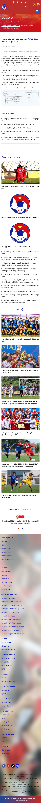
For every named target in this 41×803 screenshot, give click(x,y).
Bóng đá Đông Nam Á (8, 658)
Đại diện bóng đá (6, 586)
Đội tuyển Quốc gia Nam (8, 598)
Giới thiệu (4, 541)
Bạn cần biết (5, 715)
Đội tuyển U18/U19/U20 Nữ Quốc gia (12, 626)
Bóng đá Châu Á (6, 662)
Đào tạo (4, 674)
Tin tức (4, 568)
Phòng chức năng (6, 556)
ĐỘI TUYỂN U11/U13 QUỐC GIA (11, 602)
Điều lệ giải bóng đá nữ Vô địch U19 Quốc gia (17, 128)
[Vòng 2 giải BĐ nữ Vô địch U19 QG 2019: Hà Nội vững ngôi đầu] (20, 172)
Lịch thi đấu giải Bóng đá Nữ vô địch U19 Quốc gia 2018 (21, 291)
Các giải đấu (6, 639)
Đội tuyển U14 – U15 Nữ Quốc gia (11, 619)
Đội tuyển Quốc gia (9, 594)
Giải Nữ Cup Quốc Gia (27, 25)
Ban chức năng (6, 552)
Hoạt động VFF (6, 571)
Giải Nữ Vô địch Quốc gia (11, 22)
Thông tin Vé (5, 579)
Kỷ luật (3, 694)
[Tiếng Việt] (34, 4)
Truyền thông (7, 699)
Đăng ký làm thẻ (6, 706)
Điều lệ (3, 545)
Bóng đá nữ (18, 51)
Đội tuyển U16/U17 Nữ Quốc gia (11, 623)
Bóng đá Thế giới (6, 665)
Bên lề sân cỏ (7, 711)
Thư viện (4, 746)
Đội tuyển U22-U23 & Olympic (10, 612)
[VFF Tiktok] (22, 2)
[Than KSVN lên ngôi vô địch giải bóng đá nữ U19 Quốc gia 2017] (20, 325)
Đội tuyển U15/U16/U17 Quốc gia (11, 605)
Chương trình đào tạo (8, 681)
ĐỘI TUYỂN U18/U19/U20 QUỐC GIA (12, 609)
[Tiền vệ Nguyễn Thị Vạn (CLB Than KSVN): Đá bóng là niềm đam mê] (20, 481)
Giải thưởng (5, 690)
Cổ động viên (5, 722)
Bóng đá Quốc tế (8, 655)
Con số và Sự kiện (6, 725)
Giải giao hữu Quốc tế (8, 649)
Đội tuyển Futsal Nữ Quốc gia (10, 630)
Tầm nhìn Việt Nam (7, 582)
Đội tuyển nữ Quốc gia (8, 616)
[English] (38, 4)
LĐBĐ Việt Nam (7, 538)
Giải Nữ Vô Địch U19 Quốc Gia (10, 25)
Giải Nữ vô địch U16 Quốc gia (10, 28)
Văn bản (4, 738)
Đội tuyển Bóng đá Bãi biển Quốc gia (12, 634)
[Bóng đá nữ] (2, 22)
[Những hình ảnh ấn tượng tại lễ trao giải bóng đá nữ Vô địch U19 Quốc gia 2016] (20, 419)
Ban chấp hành (6, 548)
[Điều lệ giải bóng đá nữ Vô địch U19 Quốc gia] (20, 233)
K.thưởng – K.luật (8, 686)
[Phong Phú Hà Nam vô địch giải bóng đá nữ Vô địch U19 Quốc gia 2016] (20, 356)
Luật (2, 741)
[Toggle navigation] (37, 11)
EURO (3, 669)
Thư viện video (6, 750)
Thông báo (4, 575)
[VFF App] (26, 2)
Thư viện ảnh (5, 753)
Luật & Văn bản (7, 734)
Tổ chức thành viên (7, 559)
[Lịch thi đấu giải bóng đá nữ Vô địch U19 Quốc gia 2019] (20, 203)
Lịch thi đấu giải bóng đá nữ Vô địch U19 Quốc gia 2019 (21, 124)
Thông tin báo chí (6, 702)
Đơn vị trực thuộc (6, 563)
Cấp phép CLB (5, 589)
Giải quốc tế (5, 646)
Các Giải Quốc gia (9, 51)
